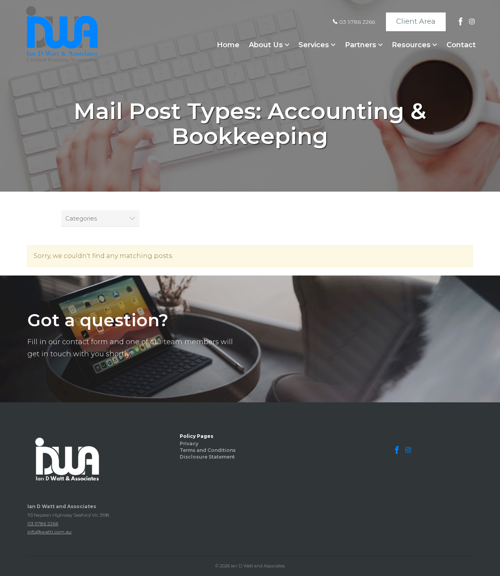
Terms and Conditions (208, 450)
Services (314, 45)
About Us (267, 45)
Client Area (416, 21)
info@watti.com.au (49, 532)
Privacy (189, 443)
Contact (461, 45)
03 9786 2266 (356, 21)
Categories (81, 218)
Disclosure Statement (207, 457)
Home (228, 45)
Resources (412, 45)
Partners (361, 45)
